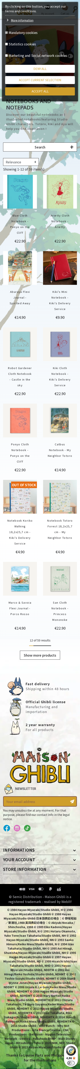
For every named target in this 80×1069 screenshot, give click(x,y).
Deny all (40, 69)
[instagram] (17, 828)
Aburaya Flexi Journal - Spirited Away (20, 297)
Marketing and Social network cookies (38, 55)
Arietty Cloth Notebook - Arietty (60, 221)
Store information (24, 869)
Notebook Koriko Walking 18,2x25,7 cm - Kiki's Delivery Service (20, 532)
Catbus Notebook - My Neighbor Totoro (60, 450)
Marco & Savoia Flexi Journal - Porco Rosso (20, 608)
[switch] (71, 1063)
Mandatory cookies (23, 32)
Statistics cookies (22, 44)
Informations (19, 850)
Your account (19, 859)
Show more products (40, 655)
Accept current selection (40, 80)
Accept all (40, 91)
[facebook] (6, 828)
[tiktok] (27, 828)
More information (22, 20)
